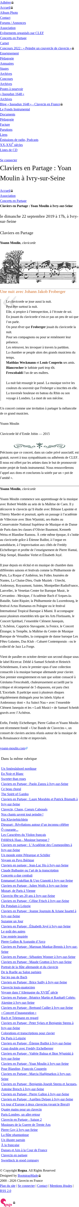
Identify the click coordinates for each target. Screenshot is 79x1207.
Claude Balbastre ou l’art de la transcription (30, 870)
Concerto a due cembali (16, 875)
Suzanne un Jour (12, 921)
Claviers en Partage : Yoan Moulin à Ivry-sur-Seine (35, 1063)
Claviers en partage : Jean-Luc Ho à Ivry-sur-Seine (34, 865)
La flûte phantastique (15, 1135)
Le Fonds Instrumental (15, 109)
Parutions (6, 129)
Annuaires (7, 63)
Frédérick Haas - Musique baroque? (25, 840)
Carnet (4, 43)
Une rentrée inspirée (14, 936)
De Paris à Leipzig (13, 1038)
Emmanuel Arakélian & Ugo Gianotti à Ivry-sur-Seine (37, 880)
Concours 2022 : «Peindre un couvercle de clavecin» (35, 48)
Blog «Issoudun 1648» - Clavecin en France (30, 104)
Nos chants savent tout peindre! (22, 814)
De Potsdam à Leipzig (16, 906)
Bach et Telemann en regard (19, 1018)
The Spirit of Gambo (15, 794)
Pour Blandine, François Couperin (24, 1069)
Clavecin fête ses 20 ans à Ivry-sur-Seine (28, 896)
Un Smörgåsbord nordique (18, 768)
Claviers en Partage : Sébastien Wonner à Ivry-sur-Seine (38, 957)
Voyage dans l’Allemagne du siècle (29, 992)
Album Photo (9, 12)
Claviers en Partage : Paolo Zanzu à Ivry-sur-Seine (34, 784)
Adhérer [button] (5, 2)
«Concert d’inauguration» (18, 1013)
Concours (6, 79)
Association (8, 28)
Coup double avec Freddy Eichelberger (27, 1048)
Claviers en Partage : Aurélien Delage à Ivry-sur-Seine (37, 1099)
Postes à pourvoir (11, 89)
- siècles (11, 145)
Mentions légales (61, 1186)
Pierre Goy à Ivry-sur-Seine (19, 1130)
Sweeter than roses (13, 779)
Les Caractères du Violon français (23, 835)
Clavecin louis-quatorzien (18, 987)
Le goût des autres (13, 931)
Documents (7, 114)
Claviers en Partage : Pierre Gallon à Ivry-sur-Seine (35, 1094)
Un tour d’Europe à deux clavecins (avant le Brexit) (35, 1104)
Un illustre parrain (13, 1140)
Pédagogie (7, 58)
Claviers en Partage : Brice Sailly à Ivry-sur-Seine (34, 982)
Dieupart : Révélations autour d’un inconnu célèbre (35, 824)
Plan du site (7, 1186)
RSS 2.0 (5, 1191)
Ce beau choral (11, 789)
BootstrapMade (28, 1175)
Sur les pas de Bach (14, 977)
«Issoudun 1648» (12, 94)
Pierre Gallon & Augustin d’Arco (23, 941)
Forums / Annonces (13, 23)
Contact (5, 17)
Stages (4, 68)
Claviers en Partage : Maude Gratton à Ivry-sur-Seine (36, 962)
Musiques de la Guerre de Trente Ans (26, 1124)
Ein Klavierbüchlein (14, 819)
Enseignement (9, 53)
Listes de (8, 150)
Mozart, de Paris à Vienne (18, 890)
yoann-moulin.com (12, 748)
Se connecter (8, 160)
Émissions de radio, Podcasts (19, 140)
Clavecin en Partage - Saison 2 (21, 1119)
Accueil (5, 7)
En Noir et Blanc (12, 773)
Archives (6, 73)
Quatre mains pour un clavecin (21, 1109)
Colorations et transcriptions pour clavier (28, 1033)
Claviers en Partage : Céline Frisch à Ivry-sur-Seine (35, 901)
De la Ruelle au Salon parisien (21, 972)
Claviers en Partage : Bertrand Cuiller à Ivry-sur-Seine (37, 1007)
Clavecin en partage (14, 1155)
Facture (5, 124)
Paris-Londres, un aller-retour (20, 1114)
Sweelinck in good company (20, 1160)
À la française (10, 1145)
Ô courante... (9, 829)
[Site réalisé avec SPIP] (7, 1202)
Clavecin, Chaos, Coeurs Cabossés (24, 809)
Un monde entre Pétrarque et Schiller (25, 855)
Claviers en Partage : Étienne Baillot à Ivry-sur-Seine (36, 1043)
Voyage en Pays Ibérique (17, 860)
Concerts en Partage (13, 38)
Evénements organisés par (22, 33)
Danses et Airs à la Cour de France (24, 1150)
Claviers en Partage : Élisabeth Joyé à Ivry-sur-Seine (36, 926)
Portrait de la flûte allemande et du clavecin (29, 967)
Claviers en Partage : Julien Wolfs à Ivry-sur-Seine (34, 885)
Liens (3, 134)
